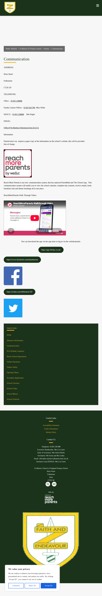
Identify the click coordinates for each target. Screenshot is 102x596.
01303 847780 (29, 108)
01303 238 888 (55, 447)
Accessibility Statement (51, 425)
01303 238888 (16, 101)
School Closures (13, 383)
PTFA (9, 335)
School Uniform (13, 399)
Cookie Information (51, 429)
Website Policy (51, 432)
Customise (16, 586)
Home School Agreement (16, 356)
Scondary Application (15, 378)
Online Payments (13, 362)
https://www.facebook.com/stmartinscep (22, 260)
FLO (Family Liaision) (15, 351)
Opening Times (13, 372)
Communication (13, 346)
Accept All (48, 586)
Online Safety (12, 367)
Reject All (32, 586)
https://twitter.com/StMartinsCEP (19, 292)
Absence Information (15, 340)
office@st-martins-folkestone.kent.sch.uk (21, 128)
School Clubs (12, 389)
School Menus (12, 394)
